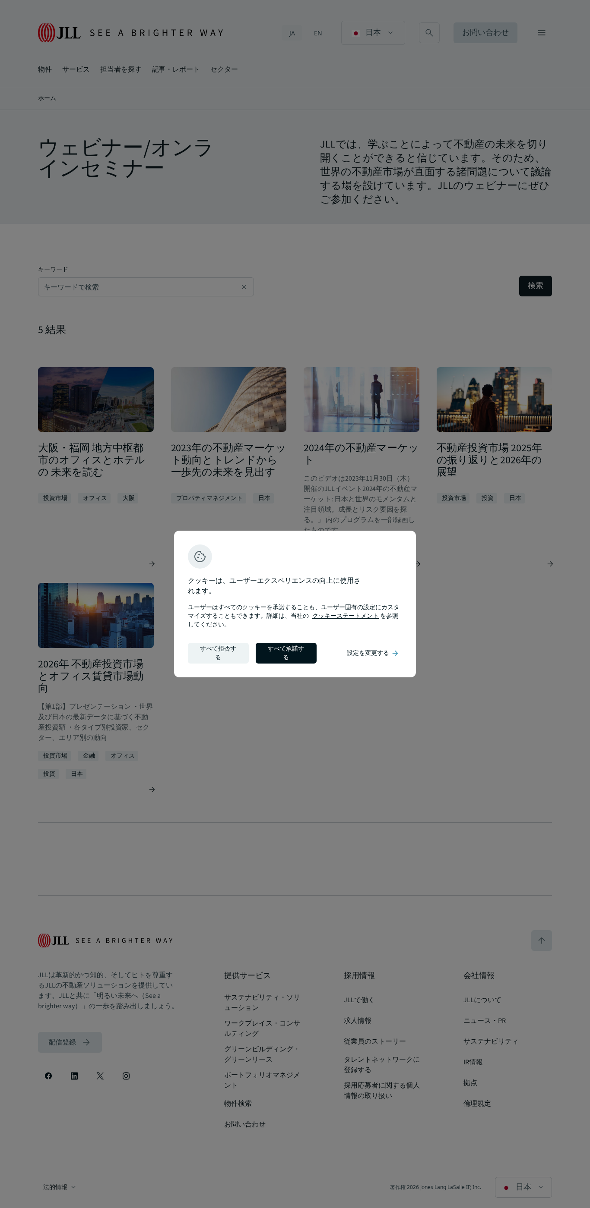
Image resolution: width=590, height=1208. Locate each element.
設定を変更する (373, 653)
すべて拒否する (218, 653)
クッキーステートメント (345, 616)
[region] (295, 604)
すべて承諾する (286, 653)
